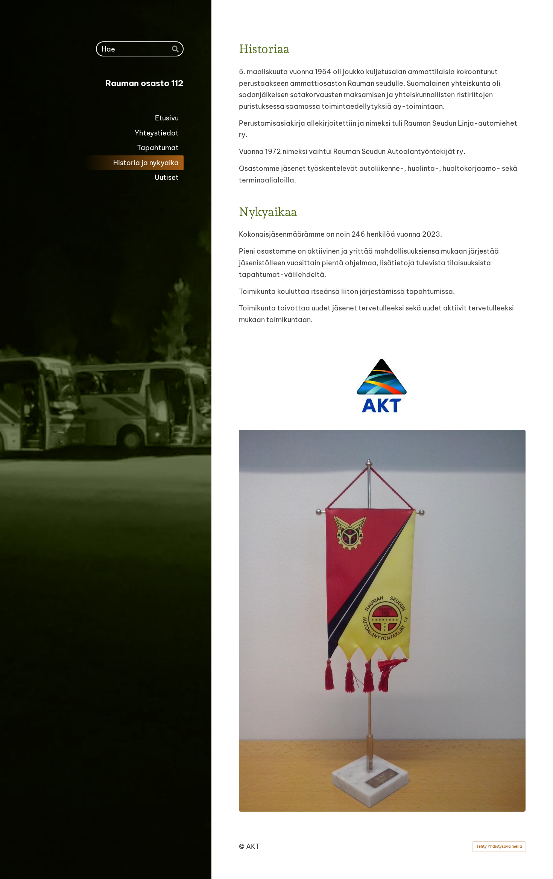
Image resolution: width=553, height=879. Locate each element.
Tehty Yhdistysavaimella (499, 846)
